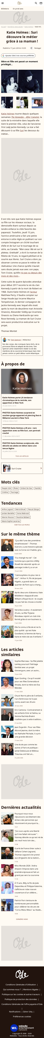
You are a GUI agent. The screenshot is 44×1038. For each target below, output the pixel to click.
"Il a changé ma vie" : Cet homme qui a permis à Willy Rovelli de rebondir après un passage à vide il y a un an (27, 562)
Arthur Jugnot (7, 509)
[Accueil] (19, 3)
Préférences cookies (22, 1016)
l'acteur (33, 291)
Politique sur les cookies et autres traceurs (21, 994)
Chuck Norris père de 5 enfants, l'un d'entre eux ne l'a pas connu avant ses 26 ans (29, 698)
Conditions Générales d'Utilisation (21, 984)
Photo (16, 488)
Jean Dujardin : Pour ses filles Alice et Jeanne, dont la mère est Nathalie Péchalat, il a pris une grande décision (28, 732)
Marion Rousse (8, 517)
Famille (37, 488)
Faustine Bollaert (23, 517)
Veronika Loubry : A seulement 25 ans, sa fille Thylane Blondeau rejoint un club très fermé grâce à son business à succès (28, 616)
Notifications (15, 1011)
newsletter (41, 3)
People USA (6, 488)
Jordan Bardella (8, 513)
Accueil (3, 27)
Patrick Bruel (20, 509)
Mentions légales (30, 989)
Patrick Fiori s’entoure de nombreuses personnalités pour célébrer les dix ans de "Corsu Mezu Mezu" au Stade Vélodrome (28, 906)
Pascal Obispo (33, 509)
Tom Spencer (16, 340)
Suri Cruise (16, 468)
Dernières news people (15, 27)
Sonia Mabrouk (23, 513)
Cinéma (5, 492)
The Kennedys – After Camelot (25, 117)
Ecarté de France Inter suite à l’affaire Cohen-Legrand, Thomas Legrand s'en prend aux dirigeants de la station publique (28, 854)
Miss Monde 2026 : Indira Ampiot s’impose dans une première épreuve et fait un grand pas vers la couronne (27, 870)
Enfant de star (26, 488)
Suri (22, 130)
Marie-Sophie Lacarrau (11, 521)
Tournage (14, 492)
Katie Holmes (29, 27)
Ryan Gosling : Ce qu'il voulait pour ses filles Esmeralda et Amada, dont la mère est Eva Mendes (28, 683)
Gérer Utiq (27, 1011)
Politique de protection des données (21, 999)
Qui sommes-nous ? (12, 989)
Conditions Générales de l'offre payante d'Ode (22, 1004)
